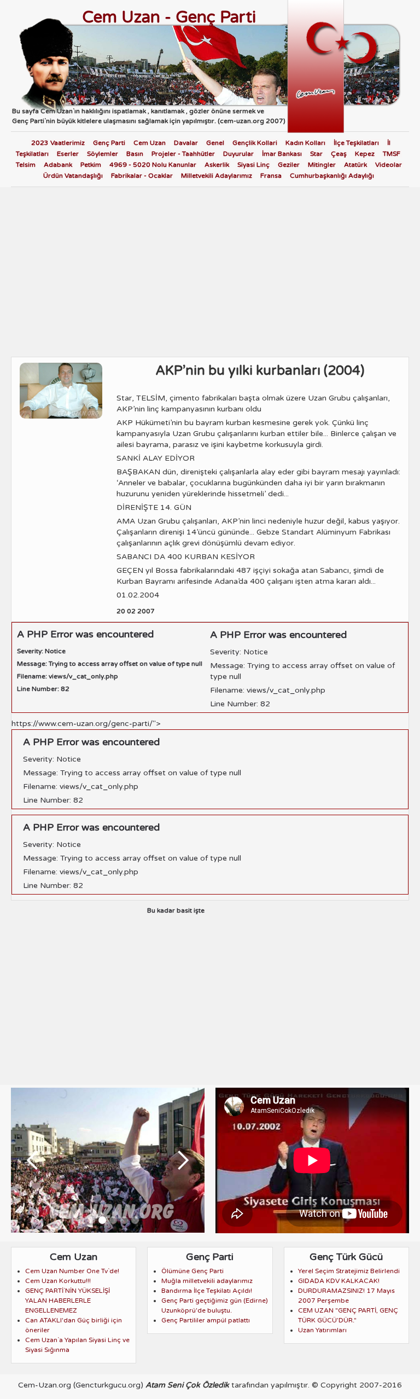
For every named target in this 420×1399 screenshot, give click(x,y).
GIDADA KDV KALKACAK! (339, 1281)
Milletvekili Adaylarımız (216, 175)
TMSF (391, 154)
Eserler (68, 154)
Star (316, 154)
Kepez (365, 154)
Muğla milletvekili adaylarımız (207, 1281)
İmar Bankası (282, 154)
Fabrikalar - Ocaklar (142, 175)
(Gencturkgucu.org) (108, 1385)
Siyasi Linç (253, 165)
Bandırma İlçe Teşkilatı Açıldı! (206, 1290)
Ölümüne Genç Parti (192, 1271)
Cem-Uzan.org (44, 1385)
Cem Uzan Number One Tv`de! (72, 1271)
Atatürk (355, 165)
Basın (134, 154)
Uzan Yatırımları (322, 1330)
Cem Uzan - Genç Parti (169, 17)
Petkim (90, 165)
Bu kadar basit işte (176, 910)
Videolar (388, 165)
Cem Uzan (149, 143)
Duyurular (238, 154)
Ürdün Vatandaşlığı (73, 175)
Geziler (289, 165)
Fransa (271, 175)
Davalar (186, 143)
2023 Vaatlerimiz (58, 143)
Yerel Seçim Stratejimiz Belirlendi (349, 1271)
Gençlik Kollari (254, 143)
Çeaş (339, 154)
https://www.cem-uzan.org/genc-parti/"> (126, 804)
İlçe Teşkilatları (356, 143)
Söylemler (102, 154)
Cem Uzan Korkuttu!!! (58, 1281)
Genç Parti (109, 143)
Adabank (58, 165)
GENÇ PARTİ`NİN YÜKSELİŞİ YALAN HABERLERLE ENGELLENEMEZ (67, 1300)
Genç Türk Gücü (346, 1257)
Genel (215, 143)
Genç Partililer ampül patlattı (205, 1320)
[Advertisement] (210, 269)
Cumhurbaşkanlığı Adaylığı (332, 175)
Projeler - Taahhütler (183, 154)
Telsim (26, 165)
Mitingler (322, 165)
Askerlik (217, 165)
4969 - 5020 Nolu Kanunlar (152, 165)
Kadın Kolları (305, 143)
